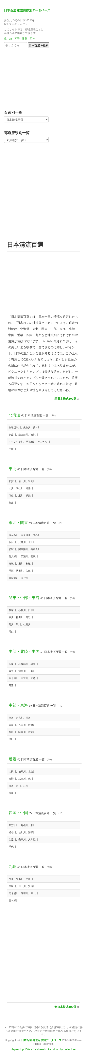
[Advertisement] (29, 77)
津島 (24, 38)
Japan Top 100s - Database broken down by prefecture (43, 1049)
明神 (32, 38)
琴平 (17, 38)
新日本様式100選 (65, 398)
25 (10, 38)
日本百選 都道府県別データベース (27, 10)
